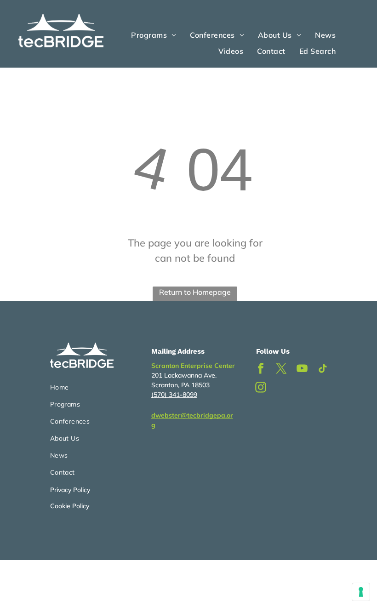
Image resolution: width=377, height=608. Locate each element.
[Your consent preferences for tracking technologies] (361, 592)
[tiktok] (322, 369)
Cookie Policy (69, 506)
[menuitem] (153, 35)
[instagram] (260, 388)
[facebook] (260, 369)
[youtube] (302, 369)
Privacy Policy (70, 490)
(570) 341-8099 (174, 394)
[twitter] (281, 369)
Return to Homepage (195, 292)
